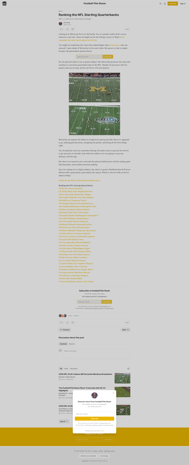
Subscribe (94, 419)
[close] (113, 393)
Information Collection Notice (94, 425)
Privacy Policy (109, 425)
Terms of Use (104, 423)
